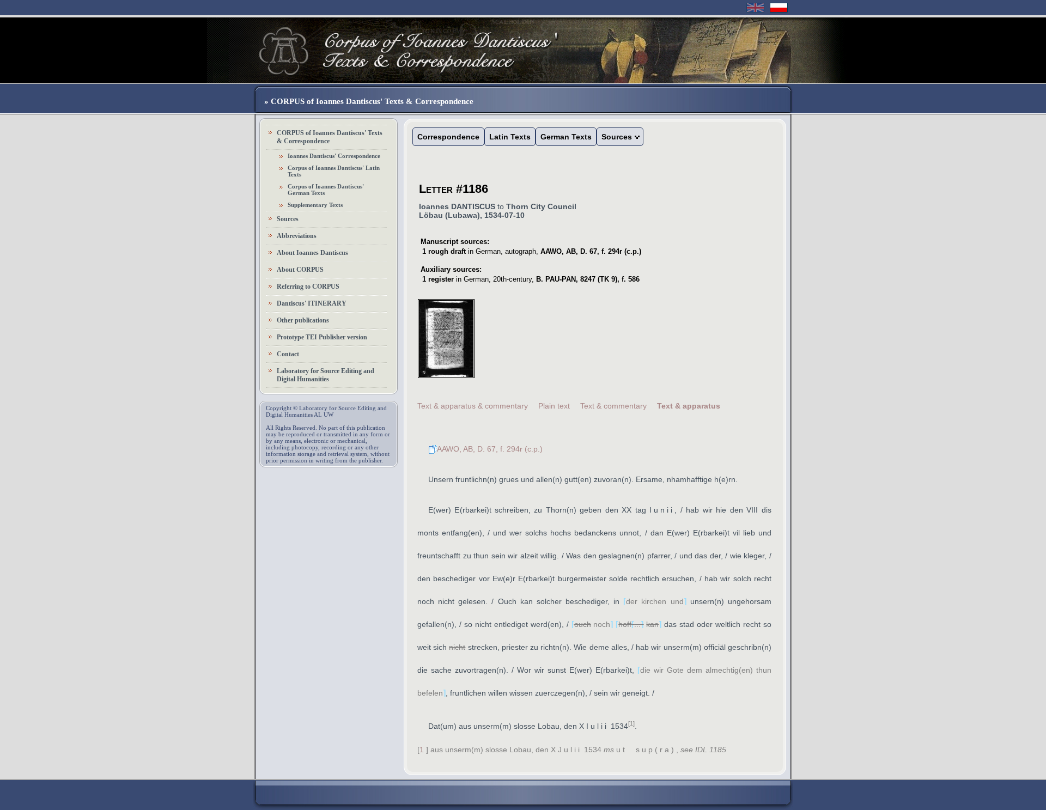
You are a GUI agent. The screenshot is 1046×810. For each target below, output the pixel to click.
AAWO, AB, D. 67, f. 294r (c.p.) (490, 448)
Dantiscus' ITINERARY (311, 303)
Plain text (554, 405)
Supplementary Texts (315, 205)
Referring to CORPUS (308, 286)
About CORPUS (300, 269)
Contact (288, 354)
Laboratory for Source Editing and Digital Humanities (325, 375)
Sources (288, 219)
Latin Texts (510, 136)
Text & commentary (613, 405)
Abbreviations (297, 236)
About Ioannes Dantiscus (312, 253)
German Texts (566, 136)
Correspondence (448, 136)
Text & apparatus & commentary (472, 405)
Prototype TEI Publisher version (322, 337)
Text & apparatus (688, 405)
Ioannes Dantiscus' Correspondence (334, 156)
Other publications (303, 320)
